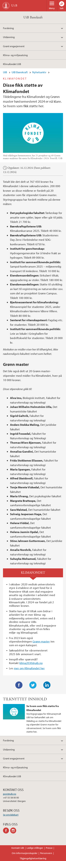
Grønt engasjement (13, 46)
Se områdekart (10, 814)
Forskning (8, 28)
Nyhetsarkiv (39, 72)
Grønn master (41, 641)
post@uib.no (9, 793)
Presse (49, 847)
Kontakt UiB (17, 847)
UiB (5, 72)
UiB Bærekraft (33, 17)
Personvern (46, 853)
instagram (13, 830)
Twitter (33, 685)
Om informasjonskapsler (24, 853)
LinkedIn (47, 685)
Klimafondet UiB (12, 64)
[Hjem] (6, 5)
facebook (6, 830)
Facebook (19, 685)
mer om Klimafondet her (29, 668)
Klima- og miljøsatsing (15, 55)
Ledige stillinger (35, 847)
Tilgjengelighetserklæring (33, 858)
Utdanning (9, 37)
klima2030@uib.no (31, 663)
